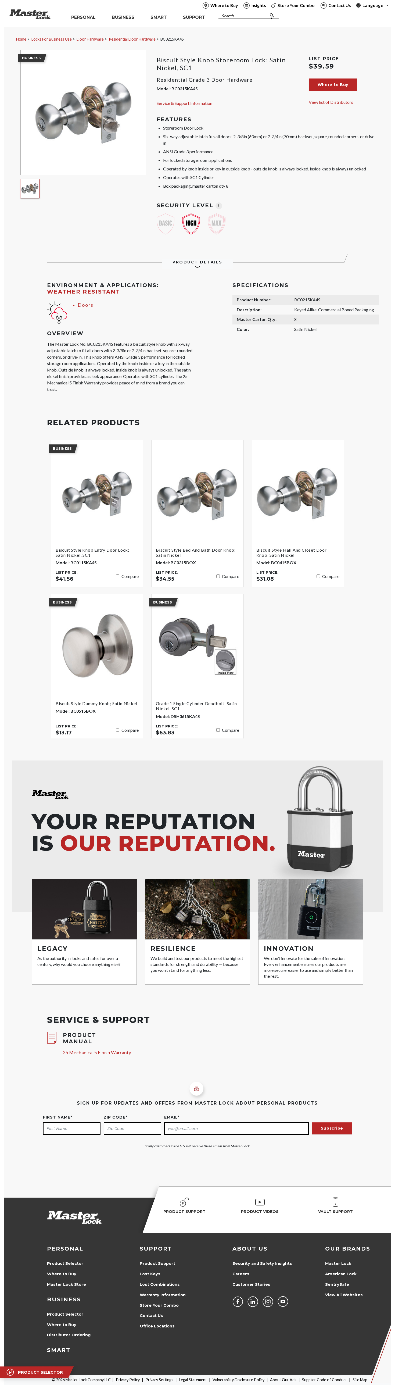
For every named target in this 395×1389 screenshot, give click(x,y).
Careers (240, 1274)
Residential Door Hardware (132, 39)
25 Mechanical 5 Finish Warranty (97, 1052)
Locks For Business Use (51, 39)
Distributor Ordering (69, 1335)
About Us (250, 1248)
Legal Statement (193, 1379)
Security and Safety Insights (262, 1263)
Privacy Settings (159, 1379)
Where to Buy (61, 1274)
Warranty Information (163, 1294)
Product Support (157, 1263)
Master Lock (338, 1263)
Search (228, 15)
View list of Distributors (331, 102)
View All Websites (344, 1294)
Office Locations (157, 1326)
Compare (130, 576)
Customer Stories (251, 1284)
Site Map (360, 1379)
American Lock (341, 1274)
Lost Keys (150, 1274)
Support (156, 1248)
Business (64, 1299)
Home (21, 39)
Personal (65, 1248)
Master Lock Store (66, 1284)
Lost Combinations (160, 1284)
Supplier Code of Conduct (324, 1379)
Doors (86, 305)
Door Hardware (90, 39)
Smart (58, 1350)
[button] (333, 84)
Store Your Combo (159, 1305)
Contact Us (151, 1315)
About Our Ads (283, 1379)
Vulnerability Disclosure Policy (238, 1379)
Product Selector (65, 1263)
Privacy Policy (128, 1379)
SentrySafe (337, 1284)
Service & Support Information (184, 103)
